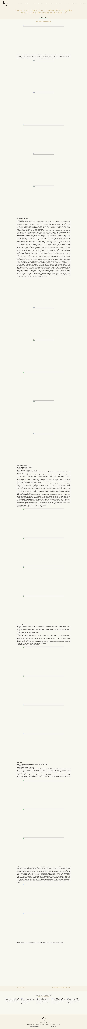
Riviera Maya (47, 21)
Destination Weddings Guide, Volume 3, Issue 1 (61, 987)
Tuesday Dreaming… (21, 987)
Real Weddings (40, 21)
